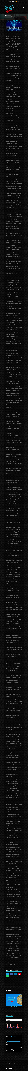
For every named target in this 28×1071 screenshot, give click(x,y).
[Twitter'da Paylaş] (7, 974)
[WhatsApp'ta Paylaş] (7, 976)
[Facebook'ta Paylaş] (11, 974)
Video (12, 1067)
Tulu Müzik (14, 1007)
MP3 (9, 1067)
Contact (10, 1068)
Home (6, 1067)
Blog (6, 1068)
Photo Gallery (17, 1067)
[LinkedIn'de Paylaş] (15, 974)
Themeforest (16, 1063)
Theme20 (12, 1062)
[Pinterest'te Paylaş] (19, 974)
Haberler (9, 15)
